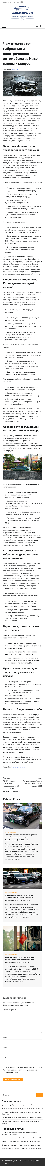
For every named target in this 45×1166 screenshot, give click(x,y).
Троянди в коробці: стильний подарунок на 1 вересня (20, 1105)
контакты (5, 1163)
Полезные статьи (18, 767)
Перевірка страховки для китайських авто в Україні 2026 (21, 1141)
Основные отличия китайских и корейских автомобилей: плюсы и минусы (21, 836)
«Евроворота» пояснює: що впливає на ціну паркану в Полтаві (22, 1108)
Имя (5, 1037)
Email (6, 1047)
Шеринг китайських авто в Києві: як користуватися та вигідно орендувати (19, 896)
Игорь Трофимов (10, 840)
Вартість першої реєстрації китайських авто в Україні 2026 (21, 1138)
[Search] (40, 26)
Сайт (5, 1057)
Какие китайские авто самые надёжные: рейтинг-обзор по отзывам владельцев (20, 958)
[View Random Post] (37, 26)
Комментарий (9, 1010)
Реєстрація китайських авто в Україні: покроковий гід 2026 (21, 1148)
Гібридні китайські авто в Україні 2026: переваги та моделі (21, 1145)
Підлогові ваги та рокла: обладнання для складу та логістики (22, 1117)
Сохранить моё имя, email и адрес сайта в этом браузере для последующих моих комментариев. (24, 1069)
